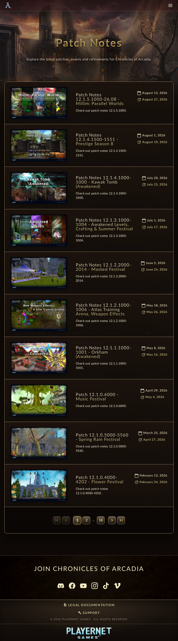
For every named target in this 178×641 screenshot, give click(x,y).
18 (101, 520)
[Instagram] (95, 586)
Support (89, 613)
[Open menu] (170, 5)
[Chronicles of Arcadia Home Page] (8, 5)
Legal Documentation (89, 605)
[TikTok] (106, 586)
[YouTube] (83, 586)
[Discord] (61, 586)
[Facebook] (72, 586)
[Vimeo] (117, 586)
